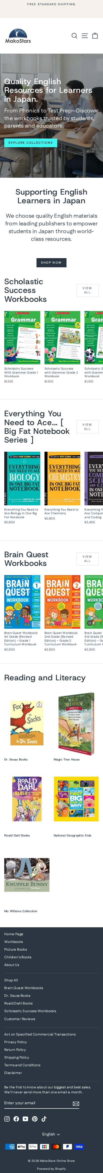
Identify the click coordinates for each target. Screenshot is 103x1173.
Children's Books (17, 957)
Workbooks (13, 941)
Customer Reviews (19, 1019)
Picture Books (15, 949)
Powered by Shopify (51, 1169)
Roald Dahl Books (18, 1003)
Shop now (51, 263)
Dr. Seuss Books (17, 995)
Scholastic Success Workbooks (30, 1011)
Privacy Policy (15, 1042)
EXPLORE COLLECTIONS (30, 143)
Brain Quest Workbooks (23, 988)
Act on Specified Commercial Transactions (40, 1034)
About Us (11, 965)
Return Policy (15, 1049)
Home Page (14, 934)
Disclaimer (13, 1072)
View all (87, 290)
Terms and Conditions (22, 1065)
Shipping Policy (16, 1057)
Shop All (11, 980)
